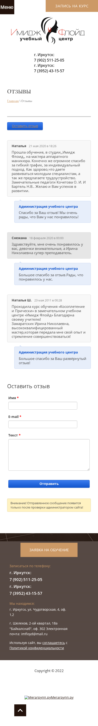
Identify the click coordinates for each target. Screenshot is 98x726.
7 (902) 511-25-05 (49, 60)
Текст (14, 435)
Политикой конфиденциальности (37, 648)
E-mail (14, 416)
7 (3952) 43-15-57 (49, 70)
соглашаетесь (53, 642)
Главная (13, 101)
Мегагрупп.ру (62, 697)
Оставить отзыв (25, 126)
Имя (13, 398)
